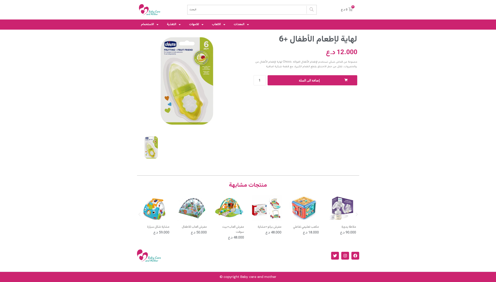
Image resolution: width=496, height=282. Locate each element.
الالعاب (216, 24)
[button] (139, 214)
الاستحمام (147, 24)
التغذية (171, 24)
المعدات (239, 24)
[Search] (312, 10)
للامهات (194, 24)
